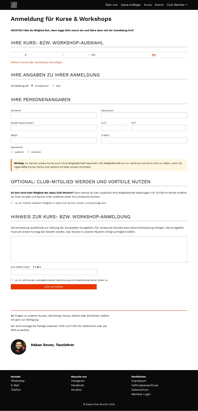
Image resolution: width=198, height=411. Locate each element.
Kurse (148, 4)
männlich (36, 152)
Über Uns (111, 4)
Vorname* (16, 110)
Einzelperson (42, 86)
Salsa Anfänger (131, 4)
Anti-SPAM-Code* (26, 267)
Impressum (138, 380)
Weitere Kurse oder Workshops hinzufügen (36, 62)
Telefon (16, 389)
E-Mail (15, 385)
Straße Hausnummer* (22, 123)
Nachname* (107, 110)
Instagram (78, 380)
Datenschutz (140, 389)
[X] (154, 54)
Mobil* (14, 135)
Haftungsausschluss (144, 385)
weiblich (19, 152)
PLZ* (104, 123)
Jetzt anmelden (53, 286)
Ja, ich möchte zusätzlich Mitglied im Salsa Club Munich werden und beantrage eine (60, 203)
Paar (58, 86)
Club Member (176, 4)
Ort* (133, 123)
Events (159, 4)
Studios (76, 389)
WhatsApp (18, 380)
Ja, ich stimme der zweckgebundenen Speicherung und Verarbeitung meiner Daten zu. (61, 280)
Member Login (141, 394)
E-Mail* (105, 135)
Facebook (77, 385)
